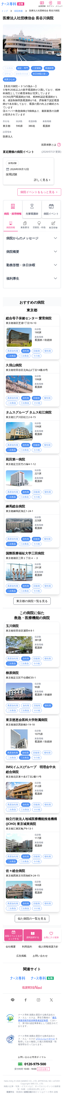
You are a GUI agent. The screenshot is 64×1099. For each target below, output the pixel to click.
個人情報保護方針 (48, 946)
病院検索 (18, 11)
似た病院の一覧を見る (32, 918)
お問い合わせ (40, 955)
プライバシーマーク (45, 1038)
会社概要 (11, 946)
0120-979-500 (35, 1064)
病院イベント (51, 213)
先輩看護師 (32, 213)
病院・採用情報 (13, 213)
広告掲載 (21, 955)
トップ (4, 11)
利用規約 (27, 946)
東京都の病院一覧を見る (32, 601)
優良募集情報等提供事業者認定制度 (37, 1019)
